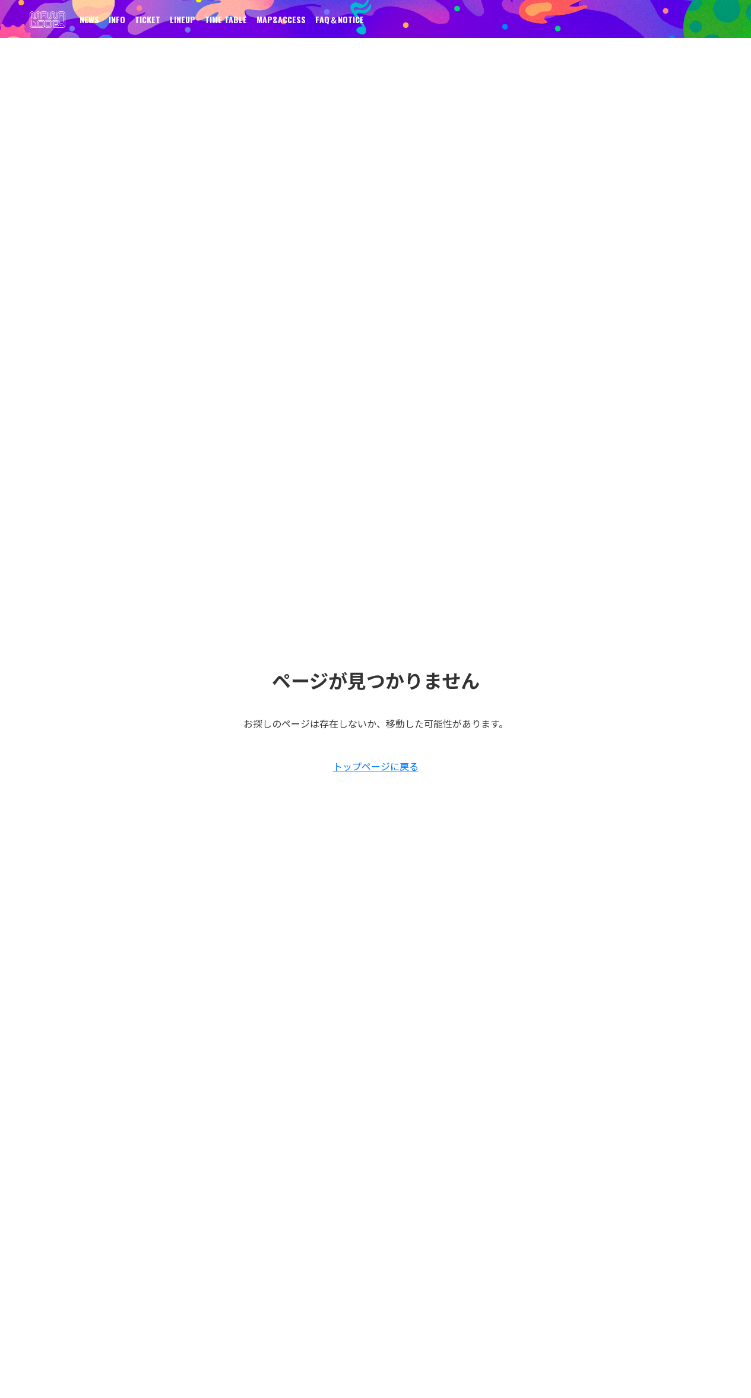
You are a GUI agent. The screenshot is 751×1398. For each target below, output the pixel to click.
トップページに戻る (376, 766)
